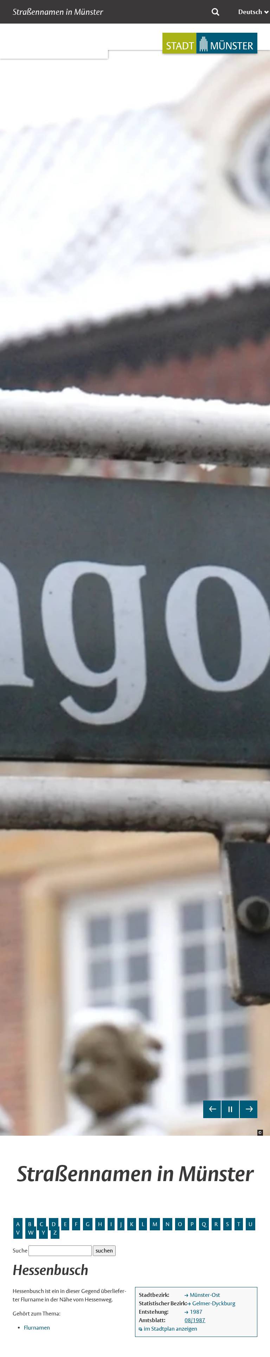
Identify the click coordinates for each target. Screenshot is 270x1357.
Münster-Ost (205, 1295)
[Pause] (230, 1109)
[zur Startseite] (209, 43)
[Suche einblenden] (215, 12)
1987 (196, 1311)
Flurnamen (37, 1327)
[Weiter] (248, 1109)
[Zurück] (212, 1109)
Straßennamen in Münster (58, 12)
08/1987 (195, 1320)
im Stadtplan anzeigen (170, 1328)
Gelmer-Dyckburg (213, 1303)
